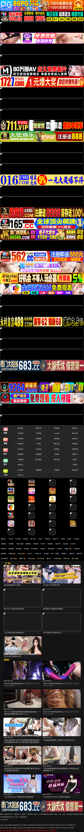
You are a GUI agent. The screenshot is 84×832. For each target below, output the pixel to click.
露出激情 (38, 459)
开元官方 (29, 553)
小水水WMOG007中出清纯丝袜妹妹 (56, 797)
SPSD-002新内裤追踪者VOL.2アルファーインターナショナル (61, 684)
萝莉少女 (75, 428)
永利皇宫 (59, 549)
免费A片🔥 (22, 558)
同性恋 (75, 465)
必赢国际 (3, 544)
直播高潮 (28, 544)
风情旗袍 (20, 454)
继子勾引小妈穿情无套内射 (14, 609)
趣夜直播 (11, 549)
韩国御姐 (38, 439)
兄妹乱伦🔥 (31, 558)
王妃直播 (65, 544)
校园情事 (38, 470)
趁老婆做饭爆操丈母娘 (12, 585)
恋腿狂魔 (75, 449)
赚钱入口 (49, 558)
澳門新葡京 (51, 549)
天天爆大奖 (38, 553)
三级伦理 (20, 433)
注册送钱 (47, 539)
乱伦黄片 (73, 544)
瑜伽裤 (57, 454)
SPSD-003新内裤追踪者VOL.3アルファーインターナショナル (21, 684)
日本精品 (38, 433)
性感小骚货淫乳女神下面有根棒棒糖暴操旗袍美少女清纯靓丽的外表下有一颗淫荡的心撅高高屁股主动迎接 (22, 742)
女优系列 (38, 449)
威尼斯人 (3, 539)
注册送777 (55, 539)
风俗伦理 (75, 470)
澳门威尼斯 (4, 558)
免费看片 (64, 553)
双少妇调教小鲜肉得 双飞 (52, 632)
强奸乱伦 (38, 428)
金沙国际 (46, 553)
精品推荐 (20, 428)
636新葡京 (77, 549)
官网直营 (25, 539)
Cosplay (56, 433)
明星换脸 (38, 454)
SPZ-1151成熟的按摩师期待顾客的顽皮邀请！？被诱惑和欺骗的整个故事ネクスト (22, 713)
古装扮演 (20, 449)
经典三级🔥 (13, 558)
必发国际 (26, 549)
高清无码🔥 (57, 558)
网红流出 (57, 444)
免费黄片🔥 (12, 553)
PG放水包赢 (19, 544)
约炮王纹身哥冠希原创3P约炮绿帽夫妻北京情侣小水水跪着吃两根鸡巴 (22, 769)
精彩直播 (35, 544)
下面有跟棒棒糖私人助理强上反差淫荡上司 (59, 740)
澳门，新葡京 (55, 553)
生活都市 (20, 470)
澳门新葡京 (34, 549)
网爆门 (75, 459)
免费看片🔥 (67, 549)
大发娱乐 (43, 549)
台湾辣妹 (20, 439)
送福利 (63, 539)
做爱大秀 (71, 553)
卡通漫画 (20, 459)
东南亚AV (75, 439)
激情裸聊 (3, 553)
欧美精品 (57, 428)
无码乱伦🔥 (21, 553)
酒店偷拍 (50, 544)
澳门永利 (33, 539)
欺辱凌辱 (20, 444)
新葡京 (69, 539)
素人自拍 (75, 433)
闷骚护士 (75, 454)
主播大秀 (57, 544)
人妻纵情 (57, 470)
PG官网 (11, 539)
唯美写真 (57, 459)
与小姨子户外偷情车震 (51, 585)
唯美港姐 (57, 439)
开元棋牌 (18, 539)
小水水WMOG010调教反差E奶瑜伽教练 (18, 797)
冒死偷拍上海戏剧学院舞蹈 (53, 609)
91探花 (38, 444)
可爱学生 (57, 449)
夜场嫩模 (18, 549)
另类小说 (20, 475)
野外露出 (75, 444)
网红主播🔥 (75, 558)
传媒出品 (20, 465)
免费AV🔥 (66, 558)
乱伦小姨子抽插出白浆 (12, 656)
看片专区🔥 (40, 558)
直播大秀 (79, 553)
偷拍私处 (3, 549)
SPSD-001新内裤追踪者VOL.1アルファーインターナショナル (61, 713)
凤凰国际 (11, 544)
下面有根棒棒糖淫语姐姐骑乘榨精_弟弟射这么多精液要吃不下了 (61, 769)
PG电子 (40, 539)
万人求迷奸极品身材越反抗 (14, 632)
